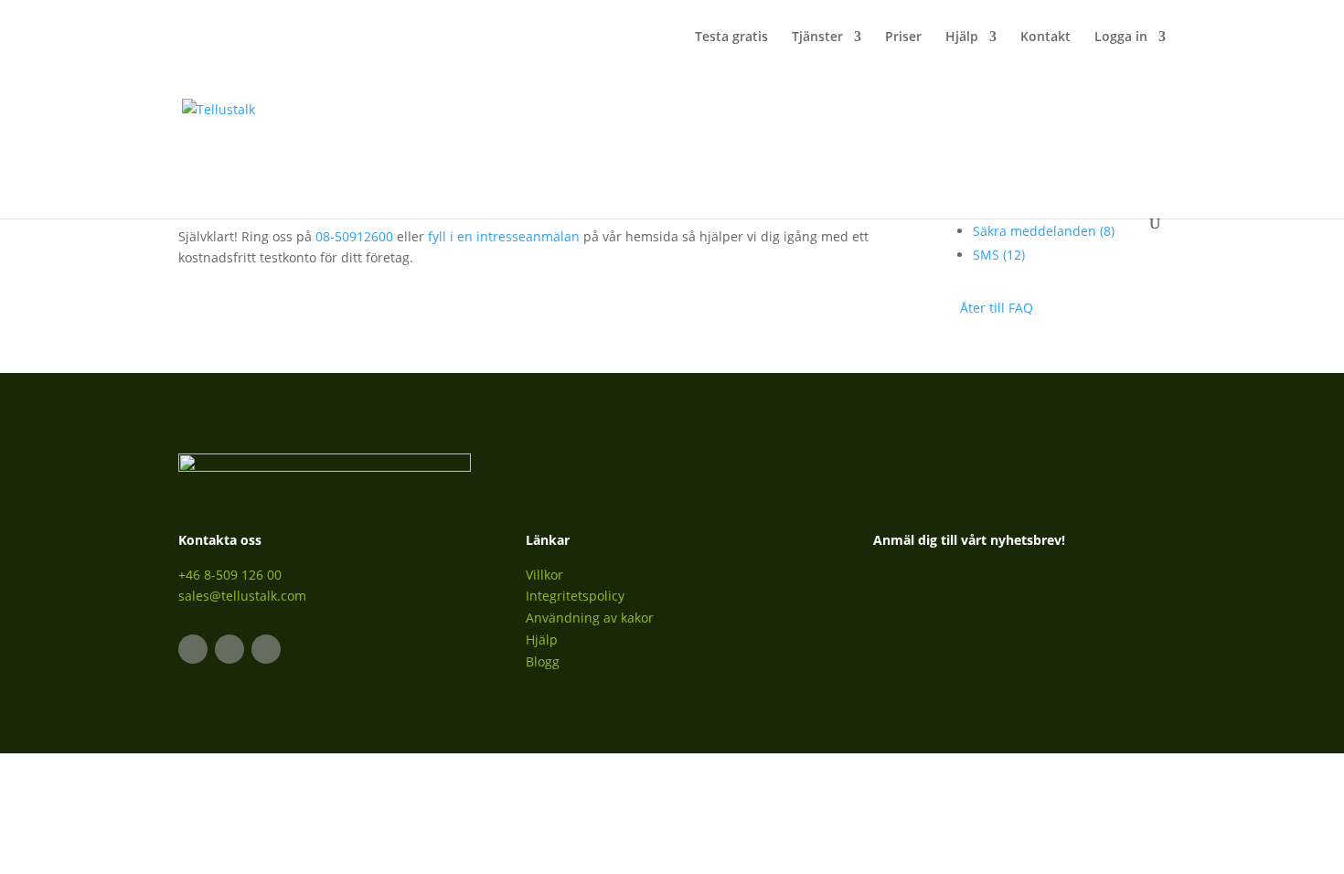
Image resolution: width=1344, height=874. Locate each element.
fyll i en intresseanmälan (504, 236)
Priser (903, 37)
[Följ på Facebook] (229, 649)
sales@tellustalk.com (242, 595)
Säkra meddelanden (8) (1044, 231)
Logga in (1120, 37)
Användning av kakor (590, 617)
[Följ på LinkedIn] (193, 649)
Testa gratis (731, 37)
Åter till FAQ (996, 307)
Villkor (544, 574)
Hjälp (961, 37)
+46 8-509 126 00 (230, 574)
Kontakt (1045, 37)
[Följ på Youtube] (266, 649)
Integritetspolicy (575, 595)
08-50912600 (354, 236)
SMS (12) (999, 254)
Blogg (543, 661)
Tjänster (817, 37)
